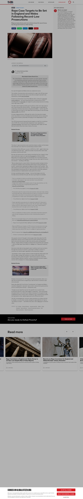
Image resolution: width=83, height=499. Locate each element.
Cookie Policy (66, 497)
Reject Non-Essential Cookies (66, 494)
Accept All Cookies (66, 490)
